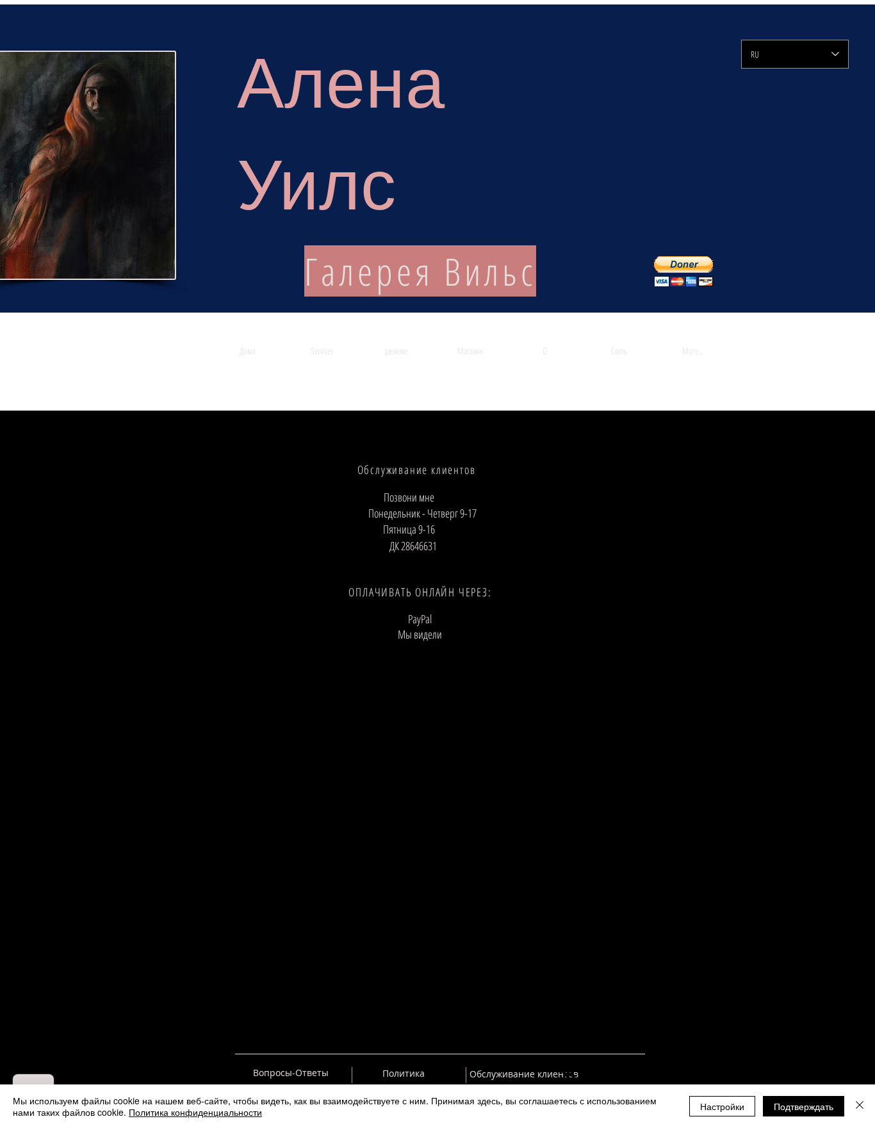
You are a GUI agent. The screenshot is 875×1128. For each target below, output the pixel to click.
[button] (683, 271)
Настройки (722, 1106)
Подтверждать (803, 1106)
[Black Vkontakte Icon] (568, 1073)
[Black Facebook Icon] (591, 1073)
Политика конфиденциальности (195, 1112)
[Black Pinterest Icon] (613, 1073)
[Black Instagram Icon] (635, 1073)
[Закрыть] (859, 1106)
